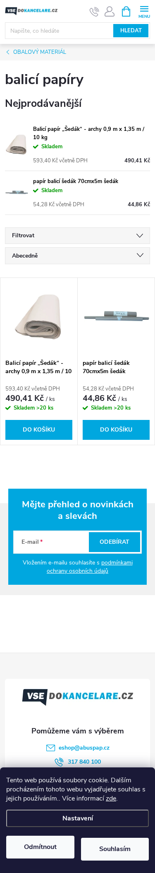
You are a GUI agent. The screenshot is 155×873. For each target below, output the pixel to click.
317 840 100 (84, 762)
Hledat (131, 30)
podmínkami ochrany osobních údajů (90, 567)
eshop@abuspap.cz (84, 748)
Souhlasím (115, 849)
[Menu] (144, 11)
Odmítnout (40, 846)
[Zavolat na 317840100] (94, 11)
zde (111, 798)
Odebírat (114, 542)
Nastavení (77, 818)
